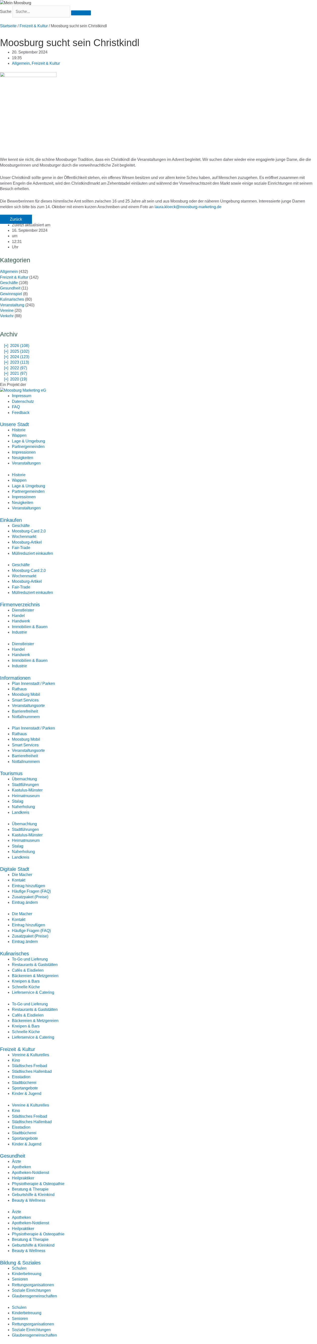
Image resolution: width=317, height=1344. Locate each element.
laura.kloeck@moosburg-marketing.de (188, 207)
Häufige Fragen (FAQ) (31, 891)
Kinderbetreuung (26, 1274)
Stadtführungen (25, 785)
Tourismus (11, 773)
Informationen (15, 678)
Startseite (8, 26)
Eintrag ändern (25, 902)
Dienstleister (23, 610)
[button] (16, 219)
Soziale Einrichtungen (31, 1290)
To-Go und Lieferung (30, 959)
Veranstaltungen (26, 463)
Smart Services (25, 700)
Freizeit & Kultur (34, 26)
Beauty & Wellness (28, 1200)
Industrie (19, 632)
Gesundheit (10, 288)
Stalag (17, 801)
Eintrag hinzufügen (28, 886)
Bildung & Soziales (20, 1262)
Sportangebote (25, 1088)
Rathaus (19, 689)
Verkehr (7, 316)
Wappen (19, 435)
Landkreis (20, 812)
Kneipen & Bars (26, 981)
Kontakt (18, 880)
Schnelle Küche (26, 987)
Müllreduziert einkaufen (32, 553)
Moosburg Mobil (26, 694)
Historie (19, 430)
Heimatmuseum (26, 796)
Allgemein (21, 63)
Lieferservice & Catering (33, 992)
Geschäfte (9, 283)
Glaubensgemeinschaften (34, 1296)
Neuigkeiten (22, 458)
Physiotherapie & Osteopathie (38, 1184)
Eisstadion (21, 1077)
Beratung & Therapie (30, 1189)
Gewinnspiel (11, 294)
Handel (18, 616)
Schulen (19, 1268)
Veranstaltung (12, 305)
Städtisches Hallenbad (32, 1071)
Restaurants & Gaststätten (35, 965)
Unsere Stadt (14, 424)
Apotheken (21, 1167)
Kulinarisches (12, 299)
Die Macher (22, 875)
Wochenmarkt (24, 536)
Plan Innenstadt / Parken (33, 683)
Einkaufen (11, 520)
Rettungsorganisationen (33, 1285)
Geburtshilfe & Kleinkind (33, 1195)
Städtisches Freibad (29, 1066)
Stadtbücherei (24, 1083)
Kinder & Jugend (26, 1093)
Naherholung (23, 807)
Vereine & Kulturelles (30, 1055)
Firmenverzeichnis (20, 604)
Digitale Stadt (14, 869)
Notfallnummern (26, 717)
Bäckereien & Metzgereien (35, 976)
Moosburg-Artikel (27, 542)
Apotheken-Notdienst (30, 1172)
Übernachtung (24, 779)
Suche (5, 11)
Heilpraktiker (23, 1178)
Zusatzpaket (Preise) (30, 897)
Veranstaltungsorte (28, 705)
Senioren (20, 1279)
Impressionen (24, 452)
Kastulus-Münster (27, 790)
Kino (16, 1060)
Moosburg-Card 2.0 (29, 531)
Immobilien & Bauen (30, 627)
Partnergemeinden (28, 446)
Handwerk (21, 621)
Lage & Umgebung (28, 441)
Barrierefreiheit (25, 711)
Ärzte (16, 1161)
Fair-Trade (21, 548)
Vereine (7, 310)
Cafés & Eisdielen (28, 970)
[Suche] (81, 12)
